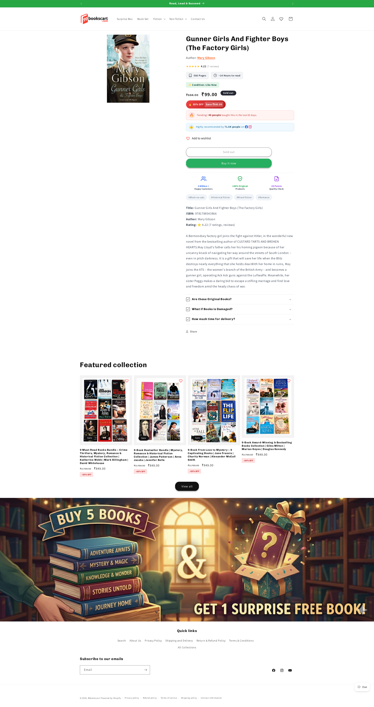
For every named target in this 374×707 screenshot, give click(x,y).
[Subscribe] (145, 669)
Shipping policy (189, 697)
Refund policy (150, 697)
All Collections (187, 647)
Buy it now (228, 163)
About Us (135, 640)
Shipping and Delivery (179, 640)
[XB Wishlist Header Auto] (281, 19)
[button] (159, 19)
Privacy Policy (153, 640)
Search (121, 640)
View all (187, 486)
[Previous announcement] (81, 3)
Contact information (211, 697)
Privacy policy (132, 697)
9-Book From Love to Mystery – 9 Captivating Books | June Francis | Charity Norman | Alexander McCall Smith (212, 454)
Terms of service (169, 697)
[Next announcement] (292, 3)
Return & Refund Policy (211, 640)
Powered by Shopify (111, 698)
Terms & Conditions (241, 640)
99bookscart (94, 698)
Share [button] (193, 331)
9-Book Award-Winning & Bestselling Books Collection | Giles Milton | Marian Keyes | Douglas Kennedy (267, 446)
